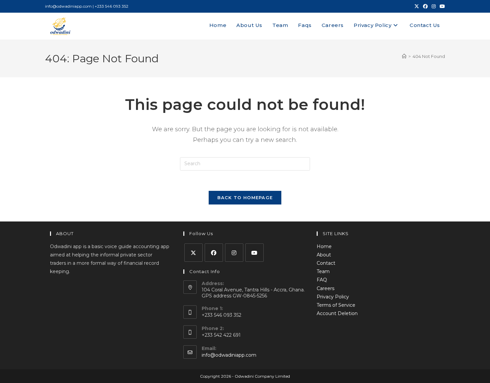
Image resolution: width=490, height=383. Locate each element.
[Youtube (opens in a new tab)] (441, 6)
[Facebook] (214, 252)
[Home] (404, 56)
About (324, 255)
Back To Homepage (245, 197)
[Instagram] (234, 252)
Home (324, 246)
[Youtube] (254, 252)
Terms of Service (336, 305)
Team (323, 271)
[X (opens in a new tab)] (416, 6)
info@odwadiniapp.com (229, 355)
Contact (326, 263)
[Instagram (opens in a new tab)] (434, 6)
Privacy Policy (333, 297)
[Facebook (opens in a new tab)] (425, 6)
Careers (325, 288)
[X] (193, 252)
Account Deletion (337, 313)
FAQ (322, 280)
